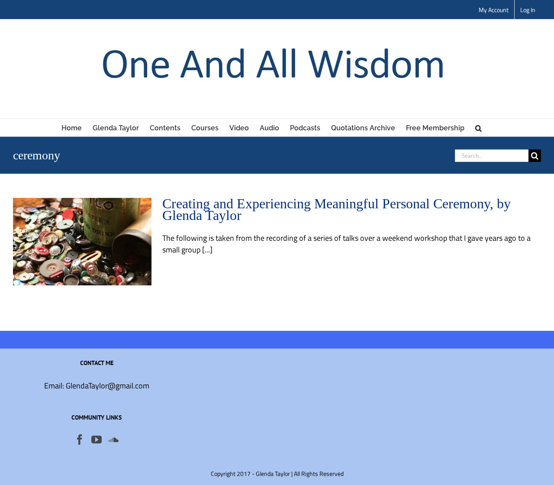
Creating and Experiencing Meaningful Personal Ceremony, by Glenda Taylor (336, 209)
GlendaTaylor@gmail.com (107, 385)
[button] (478, 127)
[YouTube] (96, 439)
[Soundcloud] (113, 439)
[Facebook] (79, 439)
